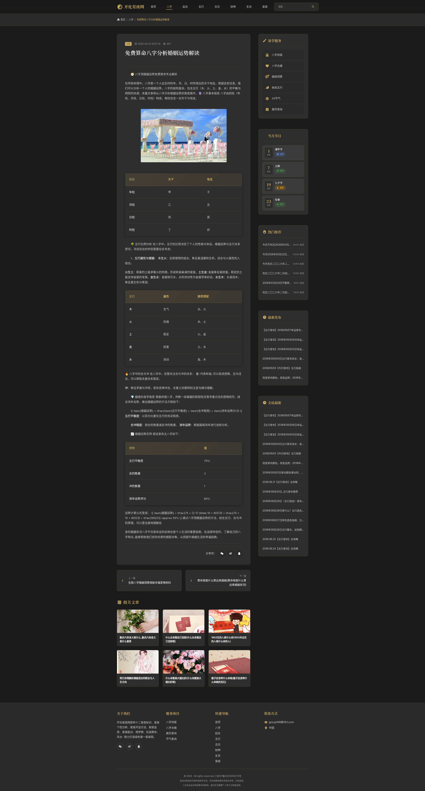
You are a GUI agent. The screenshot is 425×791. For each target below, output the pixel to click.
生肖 (249, 6)
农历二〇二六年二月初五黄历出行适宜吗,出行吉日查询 (276, 273)
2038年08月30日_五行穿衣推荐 (280, 491)
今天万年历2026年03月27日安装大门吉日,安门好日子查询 (276, 244)
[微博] (231, 554)
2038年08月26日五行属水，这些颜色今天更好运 (283, 529)
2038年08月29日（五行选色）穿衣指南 (283, 501)
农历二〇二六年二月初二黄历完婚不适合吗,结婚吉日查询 (277, 292)
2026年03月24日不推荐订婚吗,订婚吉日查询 (277, 282)
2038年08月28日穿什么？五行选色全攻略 (283, 510)
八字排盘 (171, 722)
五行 (201, 6)
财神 (233, 6)
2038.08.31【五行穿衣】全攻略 (280, 482)
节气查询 (171, 739)
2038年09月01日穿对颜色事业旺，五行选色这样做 (283, 472)
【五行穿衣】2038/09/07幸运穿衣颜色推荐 (283, 330)
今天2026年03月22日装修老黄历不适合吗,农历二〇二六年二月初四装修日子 (276, 254)
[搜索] (313, 6)
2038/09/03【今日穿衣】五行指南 (281, 368)
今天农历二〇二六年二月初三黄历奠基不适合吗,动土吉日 (276, 263)
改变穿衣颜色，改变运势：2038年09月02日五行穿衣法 (283, 377)
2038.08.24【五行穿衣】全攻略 (280, 548)
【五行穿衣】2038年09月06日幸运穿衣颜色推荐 (283, 339)
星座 (265, 6)
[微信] (222, 554)
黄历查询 (171, 733)
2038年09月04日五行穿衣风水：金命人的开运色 (283, 358)
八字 (169, 6)
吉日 (217, 6)
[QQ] (239, 554)
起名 (185, 6)
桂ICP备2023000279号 (228, 776)
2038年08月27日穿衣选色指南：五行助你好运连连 (283, 520)
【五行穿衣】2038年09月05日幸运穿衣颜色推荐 (283, 349)
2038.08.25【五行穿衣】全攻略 (280, 539)
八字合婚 (171, 727)
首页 (153, 6)
